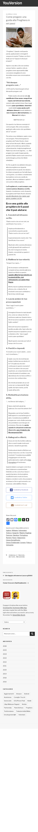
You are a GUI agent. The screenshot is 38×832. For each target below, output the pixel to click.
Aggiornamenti (9, 694)
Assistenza (7, 697)
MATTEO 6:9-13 (19, 120)
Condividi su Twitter (20, 497)
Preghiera (20, 557)
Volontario (22, 715)
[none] (14, 622)
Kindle (29, 701)
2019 (5, 674)
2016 (5, 682)
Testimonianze (9, 711)
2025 (5, 650)
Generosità (7, 701)
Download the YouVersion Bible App (15, 608)
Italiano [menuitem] (6, 622)
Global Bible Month (19, 615)
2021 (4, 666)
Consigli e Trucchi (17, 555)
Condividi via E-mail (20, 505)
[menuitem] (8, 530)
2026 (5, 646)
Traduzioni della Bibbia (23, 711)
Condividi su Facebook (20, 490)
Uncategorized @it (10, 715)
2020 (5, 670)
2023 (5, 658)
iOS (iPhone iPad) (19, 701)
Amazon (19, 694)
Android (26, 694)
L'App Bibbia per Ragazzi (11, 704)
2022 (5, 662)
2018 (5, 678)
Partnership (8, 708)
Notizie (12, 557)
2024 (5, 654)
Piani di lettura (18, 708)
